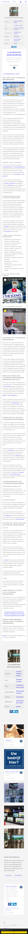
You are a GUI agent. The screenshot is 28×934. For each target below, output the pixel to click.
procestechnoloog (20, 519)
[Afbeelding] (14, 793)
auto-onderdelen (12, 395)
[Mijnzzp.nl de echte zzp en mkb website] (14, 11)
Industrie (15, 43)
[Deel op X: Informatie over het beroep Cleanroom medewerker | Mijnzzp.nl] (14, 47)
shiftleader (8, 515)
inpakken (6, 226)
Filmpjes (15, 22)
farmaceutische (7, 386)
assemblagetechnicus (8, 166)
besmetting (10, 450)
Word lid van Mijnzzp (12, 771)
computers (12, 183)
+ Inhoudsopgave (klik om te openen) (11, 73)
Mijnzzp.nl (6, 1)
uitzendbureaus (15, 402)
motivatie (22, 472)
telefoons (7, 183)
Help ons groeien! (11, 886)
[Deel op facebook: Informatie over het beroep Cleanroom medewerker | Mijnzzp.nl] (12, 47)
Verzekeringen (16, 36)
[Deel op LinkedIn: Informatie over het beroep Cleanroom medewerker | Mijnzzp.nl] (16, 47)
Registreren (18, 875)
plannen (18, 474)
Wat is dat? (11, 929)
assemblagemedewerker (19, 166)
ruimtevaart (10, 185)
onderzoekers (18, 174)
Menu (25, 1)
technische (8, 231)
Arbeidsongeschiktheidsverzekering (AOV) (13, 612)
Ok (14, 932)
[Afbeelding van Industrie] (14, 731)
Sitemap (5, 928)
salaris (6, 560)
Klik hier (4, 635)
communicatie (13, 474)
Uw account (20, 1)
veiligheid (18, 455)
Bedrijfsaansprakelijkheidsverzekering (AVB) (14, 613)
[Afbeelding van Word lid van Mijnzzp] (14, 759)
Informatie (20, 21)
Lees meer (8, 875)
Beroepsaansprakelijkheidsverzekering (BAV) (14, 615)
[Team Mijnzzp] (14, 68)
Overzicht (15, 21)
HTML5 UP (14, 925)
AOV (14, 1)
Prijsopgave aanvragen (18, 25)
